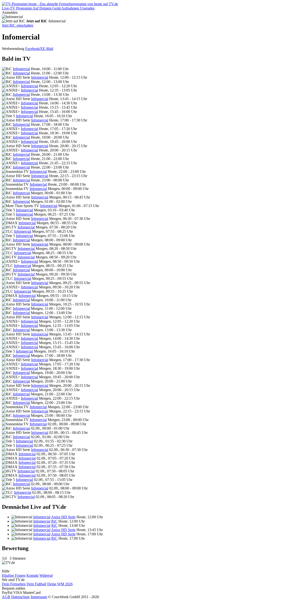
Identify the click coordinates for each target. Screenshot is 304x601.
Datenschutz (20, 597)
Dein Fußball (36, 584)
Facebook (32, 49)
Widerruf (46, 575)
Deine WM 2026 (60, 584)
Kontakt (32, 575)
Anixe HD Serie (63, 517)
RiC (54, 521)
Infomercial (21, 69)
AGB (6, 597)
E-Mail (48, 49)
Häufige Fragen (13, 575)
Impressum (39, 597)
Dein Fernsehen (14, 584)
